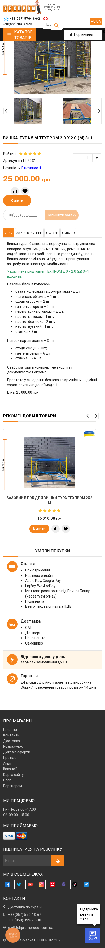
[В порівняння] (15, 191)
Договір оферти (16, 752)
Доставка (11, 741)
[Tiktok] (74, 884)
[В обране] (25, 191)
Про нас (9, 757)
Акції (7, 763)
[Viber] (63, 884)
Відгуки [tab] (52, 233)
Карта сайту (13, 774)
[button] (6, 111)
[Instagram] (41, 884)
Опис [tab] (8, 233)
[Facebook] (7, 884)
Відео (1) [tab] (68, 233)
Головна (10, 729)
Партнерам (12, 785)
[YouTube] (29, 884)
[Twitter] (18, 884)
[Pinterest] (52, 884)
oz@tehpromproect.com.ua (30, 927)
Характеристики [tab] (29, 233)
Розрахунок (13, 746)
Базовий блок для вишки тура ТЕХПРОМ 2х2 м (50, 500)
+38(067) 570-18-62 (25, 914)
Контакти (11, 735)
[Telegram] (86, 884)
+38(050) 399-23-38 (24, 920)
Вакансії (10, 769)
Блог (7, 780)
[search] (56, 25)
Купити (17, 200)
